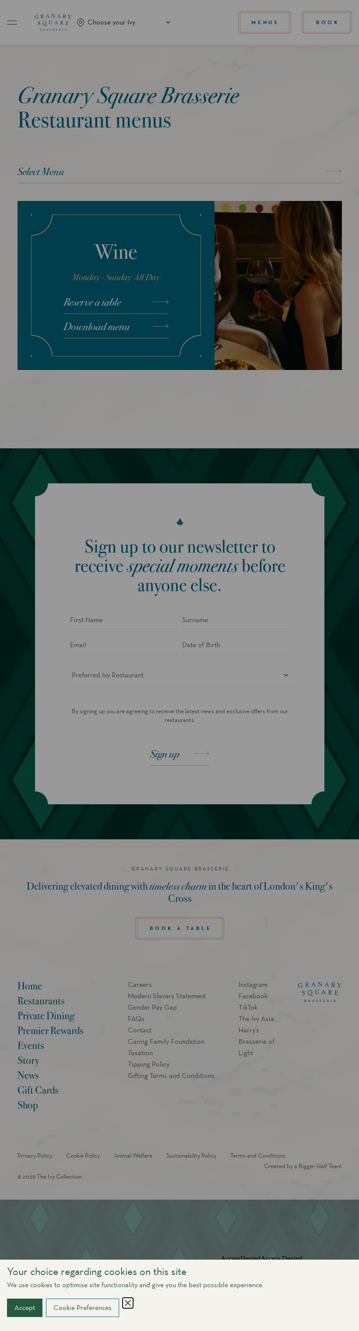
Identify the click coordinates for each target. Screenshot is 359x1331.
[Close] (128, 1303)
